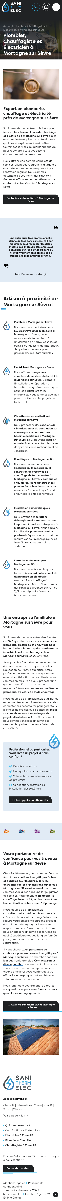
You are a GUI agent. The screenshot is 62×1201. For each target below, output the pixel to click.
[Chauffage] (6, 463)
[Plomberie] (6, 326)
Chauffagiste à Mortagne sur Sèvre (35, 459)
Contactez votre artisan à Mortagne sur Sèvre (31, 199)
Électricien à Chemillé (19, 1135)
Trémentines (24, 1105)
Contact (46, 7)
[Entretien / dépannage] (6, 565)
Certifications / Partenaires (22, 1130)
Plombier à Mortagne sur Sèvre (33, 322)
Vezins (7, 1109)
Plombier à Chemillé (18, 1140)
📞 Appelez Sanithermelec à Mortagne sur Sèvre (31, 1006)
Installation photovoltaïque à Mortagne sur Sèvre (32, 509)
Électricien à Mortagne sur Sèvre (34, 367)
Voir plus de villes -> (15, 1115)
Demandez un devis (18, 1168)
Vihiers (17, 1109)
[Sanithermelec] (11, 7)
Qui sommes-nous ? (17, 1125)
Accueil (8, 26)
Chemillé (9, 1105)
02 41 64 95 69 (36, 7)
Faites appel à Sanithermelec (30, 800)
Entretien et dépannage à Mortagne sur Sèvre (30, 562)
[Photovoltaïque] (6, 512)
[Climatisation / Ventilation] (6, 420)
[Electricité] (6, 371)
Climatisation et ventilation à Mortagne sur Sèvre (32, 418)
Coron (38, 1105)
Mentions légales (14, 1183)
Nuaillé (47, 1105)
